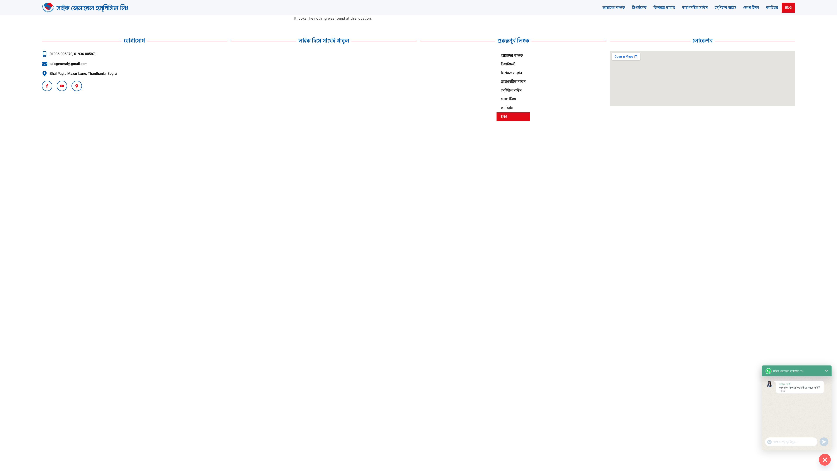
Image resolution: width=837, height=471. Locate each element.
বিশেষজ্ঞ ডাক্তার (664, 7)
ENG (788, 7)
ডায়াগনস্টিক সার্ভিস (695, 7)
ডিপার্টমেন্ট (639, 7)
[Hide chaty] (825, 460)
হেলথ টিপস (751, 7)
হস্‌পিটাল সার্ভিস (725, 7)
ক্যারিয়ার (772, 7)
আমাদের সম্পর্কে (613, 7)
